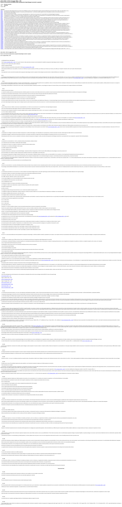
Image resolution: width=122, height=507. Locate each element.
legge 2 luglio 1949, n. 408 (32, 114)
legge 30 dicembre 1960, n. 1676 (54, 126)
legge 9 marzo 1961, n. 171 (6, 285)
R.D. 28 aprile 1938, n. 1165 (78, 77)
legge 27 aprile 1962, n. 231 (38, 325)
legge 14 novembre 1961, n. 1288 (7, 287)
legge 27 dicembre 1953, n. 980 (6, 279)
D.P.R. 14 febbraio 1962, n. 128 (60, 216)
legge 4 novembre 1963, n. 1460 (9, 62)
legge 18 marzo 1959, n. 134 (6, 282)
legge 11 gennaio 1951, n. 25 (44, 119)
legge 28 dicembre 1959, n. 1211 (7, 284)
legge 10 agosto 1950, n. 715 (80, 117)
